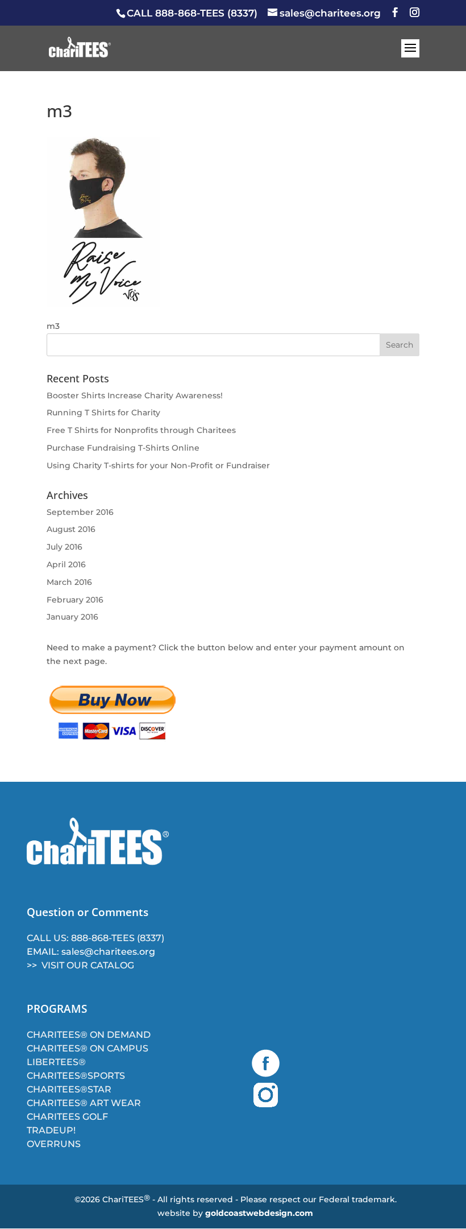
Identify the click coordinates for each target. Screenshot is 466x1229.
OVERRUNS (54, 1144)
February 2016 (75, 600)
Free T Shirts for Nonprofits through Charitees (141, 430)
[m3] (103, 304)
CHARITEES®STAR (69, 1089)
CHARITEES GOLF (67, 1116)
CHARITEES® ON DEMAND (89, 1034)
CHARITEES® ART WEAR (84, 1103)
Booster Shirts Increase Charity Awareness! (135, 395)
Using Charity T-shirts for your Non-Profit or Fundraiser (158, 465)
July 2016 (64, 547)
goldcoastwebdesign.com (259, 1213)
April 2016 (66, 564)
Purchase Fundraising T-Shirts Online (123, 448)
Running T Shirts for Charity (103, 412)
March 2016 (69, 582)
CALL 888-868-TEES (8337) (192, 13)
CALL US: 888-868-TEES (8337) (95, 938)
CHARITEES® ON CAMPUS (87, 1048)
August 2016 (71, 529)
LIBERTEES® (56, 1062)
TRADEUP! (51, 1130)
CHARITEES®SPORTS (76, 1075)
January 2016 (72, 617)
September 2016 (80, 512)
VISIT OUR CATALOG (87, 965)
